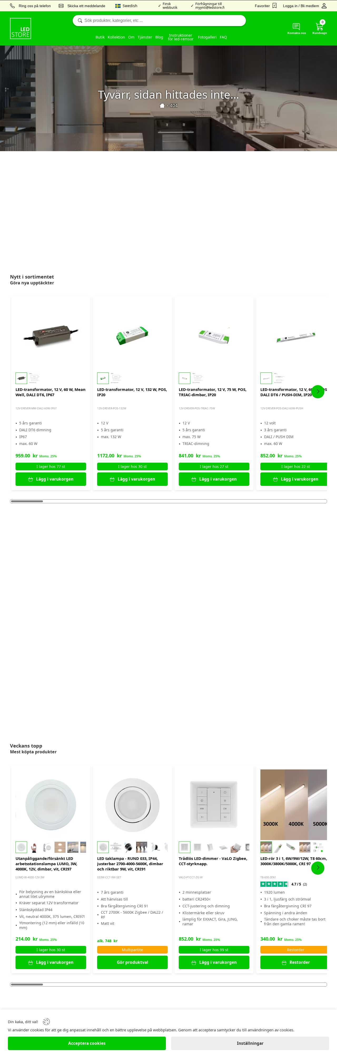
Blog (159, 37)
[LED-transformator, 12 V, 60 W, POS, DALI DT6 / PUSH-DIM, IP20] (295, 335)
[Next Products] (317, 391)
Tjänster (145, 37)
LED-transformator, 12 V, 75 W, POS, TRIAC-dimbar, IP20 (212, 392)
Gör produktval (132, 962)
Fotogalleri (207, 37)
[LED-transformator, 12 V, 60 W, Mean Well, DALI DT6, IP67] (51, 335)
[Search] (159, 20)
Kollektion (116, 37)
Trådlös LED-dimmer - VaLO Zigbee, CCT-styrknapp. (213, 861)
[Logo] (20, 28)
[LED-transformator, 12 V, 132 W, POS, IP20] (132, 335)
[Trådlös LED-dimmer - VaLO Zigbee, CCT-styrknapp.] (214, 804)
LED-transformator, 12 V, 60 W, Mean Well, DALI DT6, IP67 (51, 392)
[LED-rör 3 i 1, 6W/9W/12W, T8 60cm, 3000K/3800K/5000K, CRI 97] (295, 804)
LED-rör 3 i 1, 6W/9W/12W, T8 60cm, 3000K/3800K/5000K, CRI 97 (293, 861)
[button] (51, 378)
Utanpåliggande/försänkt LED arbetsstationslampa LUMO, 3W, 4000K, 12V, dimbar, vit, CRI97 (46, 864)
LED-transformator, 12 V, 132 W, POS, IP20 (132, 392)
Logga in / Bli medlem (301, 6)
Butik (100, 37)
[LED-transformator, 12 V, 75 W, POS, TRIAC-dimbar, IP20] (214, 335)
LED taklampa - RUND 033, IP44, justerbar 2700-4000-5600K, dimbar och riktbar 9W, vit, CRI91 (130, 864)
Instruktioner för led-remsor (181, 37)
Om (131, 37)
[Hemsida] (162, 105)
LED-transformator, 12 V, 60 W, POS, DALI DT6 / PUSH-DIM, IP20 (294, 392)
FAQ (223, 37)
